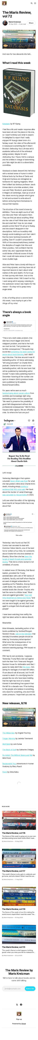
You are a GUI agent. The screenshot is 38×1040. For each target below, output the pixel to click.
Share (31, 23)
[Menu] (35, 3)
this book (26, 667)
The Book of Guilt (9, 750)
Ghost (23, 1024)
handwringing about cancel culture (16, 393)
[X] (17, 1005)
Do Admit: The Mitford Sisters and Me (17, 755)
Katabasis (6, 124)
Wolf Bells (6, 744)
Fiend (4, 772)
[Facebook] (21, 1005)
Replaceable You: (9, 764)
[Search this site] (31, 3)
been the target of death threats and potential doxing (17, 559)
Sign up (19, 1019)
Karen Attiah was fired (19, 481)
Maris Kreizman (15, 22)
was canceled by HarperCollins (14, 495)
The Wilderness (8, 733)
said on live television (24, 634)
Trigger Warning (8, 739)
